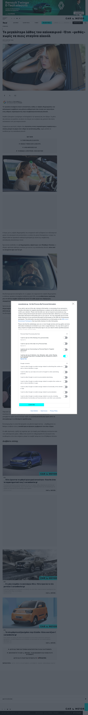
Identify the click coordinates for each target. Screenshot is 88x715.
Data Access (44, 411)
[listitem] (44, 334)
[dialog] (44, 357)
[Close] (73, 304)
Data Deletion (34, 411)
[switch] (65, 338)
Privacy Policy (53, 411)
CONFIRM (31, 404)
